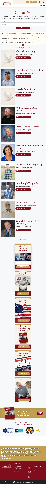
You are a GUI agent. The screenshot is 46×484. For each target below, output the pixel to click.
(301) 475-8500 (16, 471)
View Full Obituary (22, 57)
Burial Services (29, 468)
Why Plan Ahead (28, 476)
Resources (35, 466)
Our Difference (29, 465)
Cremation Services (29, 472)
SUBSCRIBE (23, 266)
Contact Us (35, 470)
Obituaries (35, 464)
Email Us (15, 470)
